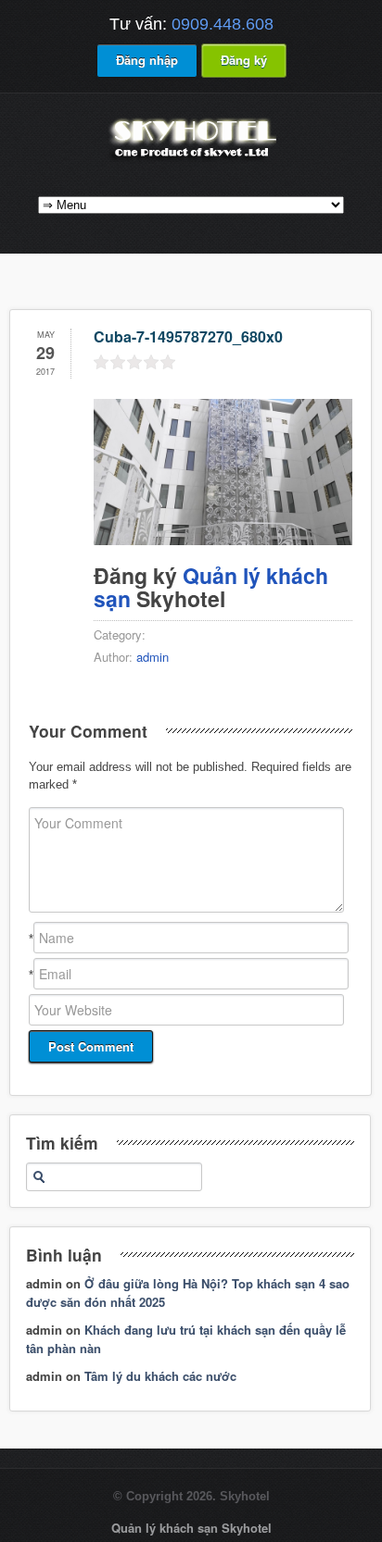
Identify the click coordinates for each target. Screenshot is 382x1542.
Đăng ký (244, 59)
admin (152, 656)
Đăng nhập (147, 59)
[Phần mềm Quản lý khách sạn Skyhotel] (191, 159)
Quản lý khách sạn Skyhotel (191, 1527)
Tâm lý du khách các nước (160, 1376)
